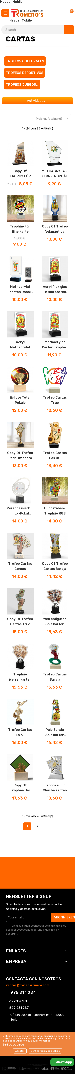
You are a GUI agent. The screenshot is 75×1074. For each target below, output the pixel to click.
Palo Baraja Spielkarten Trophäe (54, 732)
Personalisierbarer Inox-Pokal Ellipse (20, 511)
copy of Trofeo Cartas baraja (55, 566)
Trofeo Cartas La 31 (20, 732)
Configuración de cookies (45, 1051)
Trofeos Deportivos (24, 73)
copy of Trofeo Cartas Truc (20, 621)
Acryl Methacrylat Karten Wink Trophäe (20, 345)
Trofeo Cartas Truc (55, 400)
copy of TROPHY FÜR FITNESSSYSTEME (20, 174)
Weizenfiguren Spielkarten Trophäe (54, 622)
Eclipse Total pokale (20, 400)
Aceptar (19, 1051)
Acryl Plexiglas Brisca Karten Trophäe (55, 289)
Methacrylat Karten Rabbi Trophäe (20, 289)
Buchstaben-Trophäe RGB (55, 510)
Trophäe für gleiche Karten (55, 787)
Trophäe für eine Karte (20, 228)
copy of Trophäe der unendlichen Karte (20, 788)
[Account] (60, 13)
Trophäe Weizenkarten (20, 676)
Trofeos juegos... (22, 84)
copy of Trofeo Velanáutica (55, 228)
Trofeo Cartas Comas (20, 566)
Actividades (36, 101)
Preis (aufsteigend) (52, 119)
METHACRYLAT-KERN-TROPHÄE (55, 173)
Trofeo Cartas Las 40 (55, 455)
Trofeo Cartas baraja (55, 676)
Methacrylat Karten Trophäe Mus (55, 345)
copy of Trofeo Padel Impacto (20, 455)
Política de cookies (13, 1044)
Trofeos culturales (25, 61)
